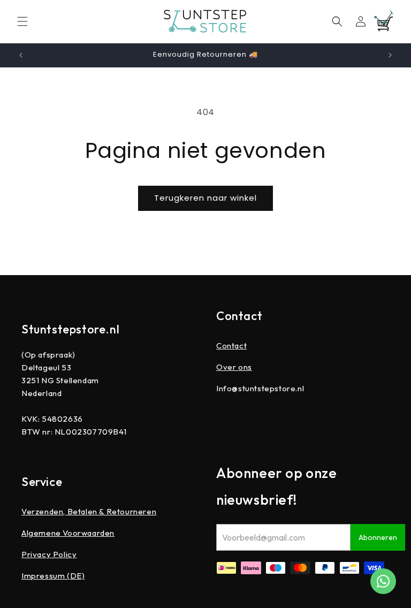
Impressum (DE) (53, 576)
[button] (22, 21)
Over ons (234, 367)
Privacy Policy (49, 554)
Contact (231, 345)
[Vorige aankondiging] (21, 55)
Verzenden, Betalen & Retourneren (88, 511)
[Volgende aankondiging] (390, 55)
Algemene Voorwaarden (68, 533)
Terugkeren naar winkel (205, 197)
